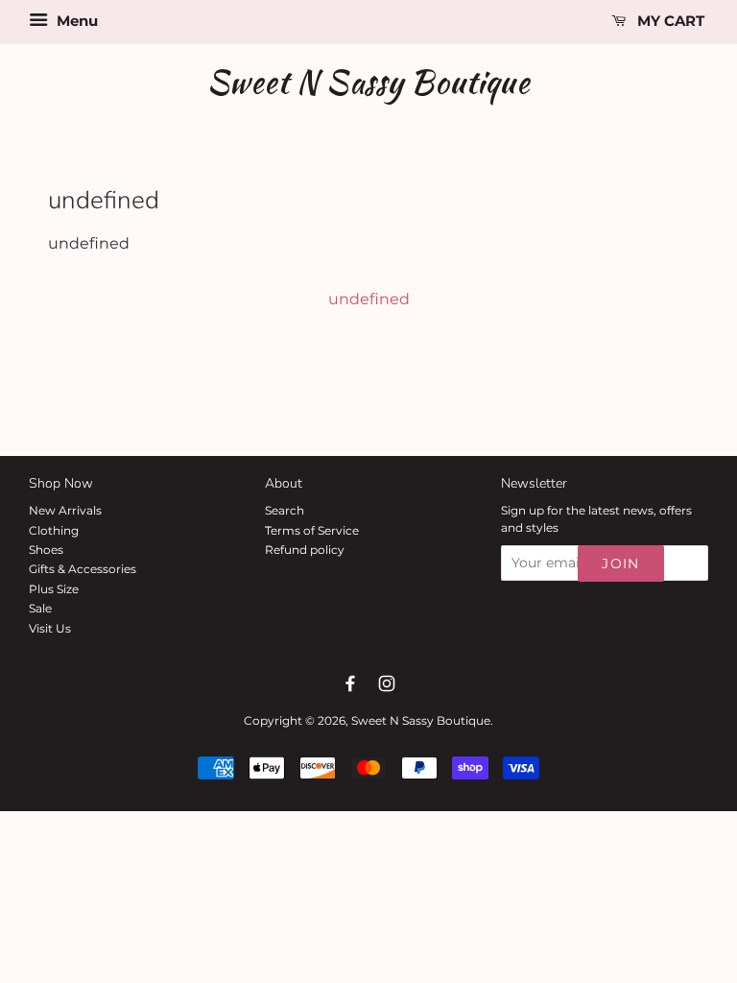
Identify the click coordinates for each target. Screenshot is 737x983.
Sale (40, 608)
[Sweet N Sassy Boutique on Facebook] (350, 683)
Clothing (54, 530)
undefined (369, 299)
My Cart (668, 21)
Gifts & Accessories (82, 569)
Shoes (46, 549)
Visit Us (50, 628)
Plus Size (54, 589)
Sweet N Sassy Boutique (368, 82)
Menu (75, 21)
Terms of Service (312, 530)
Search (284, 510)
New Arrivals (65, 510)
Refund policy (305, 549)
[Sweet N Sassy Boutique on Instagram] (386, 683)
